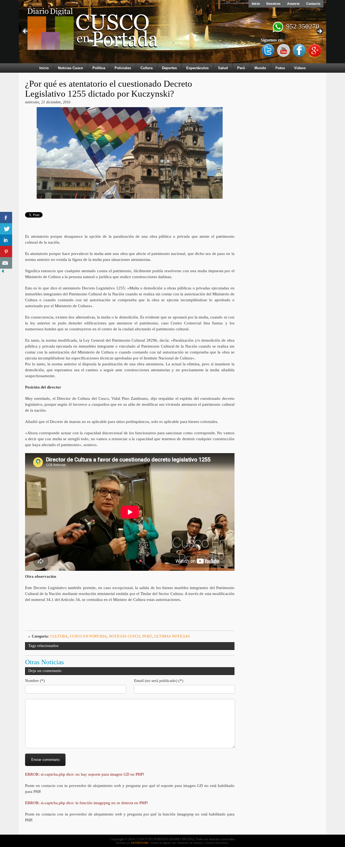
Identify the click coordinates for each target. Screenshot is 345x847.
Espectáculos (197, 68)
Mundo (260, 68)
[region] (172, 33)
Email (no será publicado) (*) (158, 680)
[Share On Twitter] (6, 229)
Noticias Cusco (70, 68)
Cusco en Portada (88, 636)
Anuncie (293, 4)
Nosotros (273, 4)
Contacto (313, 4)
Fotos (280, 68)
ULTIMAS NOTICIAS (172, 636)
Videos (300, 68)
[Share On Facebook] (6, 217)
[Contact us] (6, 263)
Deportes (169, 68)
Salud (223, 68)
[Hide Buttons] (2, 273)
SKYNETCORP (140, 842)
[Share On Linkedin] (6, 240)
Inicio (256, 4)
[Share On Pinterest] (6, 251)
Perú (241, 68)
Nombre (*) (35, 680)
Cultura (146, 68)
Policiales (123, 68)
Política (98, 68)
